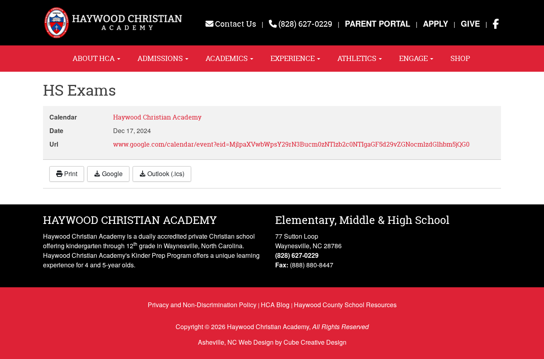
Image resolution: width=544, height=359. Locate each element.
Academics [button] (227, 58)
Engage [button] (414, 58)
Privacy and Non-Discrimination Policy (202, 304)
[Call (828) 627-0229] (273, 23)
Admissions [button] (160, 58)
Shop (460, 58)
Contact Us (235, 23)
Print (70, 173)
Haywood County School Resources (345, 304)
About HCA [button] (94, 58)
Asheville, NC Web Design (236, 342)
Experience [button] (293, 58)
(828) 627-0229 (305, 23)
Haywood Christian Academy (157, 117)
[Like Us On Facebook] (496, 23)
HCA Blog (275, 304)
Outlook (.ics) (165, 173)
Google (111, 173)
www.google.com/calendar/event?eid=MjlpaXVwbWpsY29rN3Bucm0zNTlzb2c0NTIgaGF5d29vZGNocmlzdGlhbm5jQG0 (291, 144)
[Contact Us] (209, 23)
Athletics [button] (357, 58)
